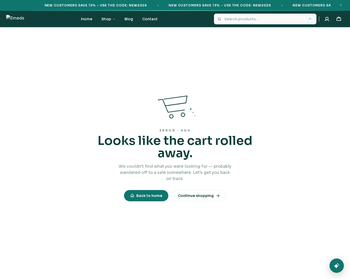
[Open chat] (337, 265)
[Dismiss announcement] (341, 5)
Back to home (149, 195)
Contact (150, 19)
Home (86, 19)
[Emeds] (15, 19)
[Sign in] (327, 19)
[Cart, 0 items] (339, 19)
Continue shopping (196, 195)
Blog (129, 19)
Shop (106, 19)
